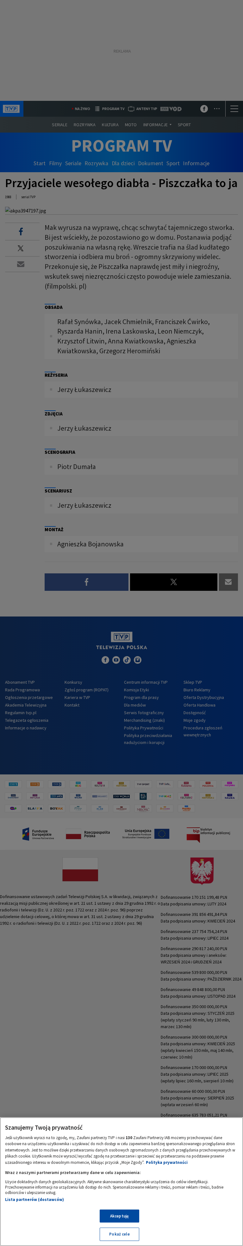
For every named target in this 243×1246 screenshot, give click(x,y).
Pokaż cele (119, 1234)
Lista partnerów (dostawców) (34, 1199)
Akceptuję (119, 1216)
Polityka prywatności (167, 1162)
